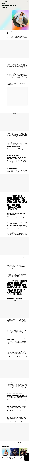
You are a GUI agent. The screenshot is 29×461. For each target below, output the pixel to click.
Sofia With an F (19, 59)
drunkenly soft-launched (23, 75)
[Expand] (25, 453)
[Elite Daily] (4, 1)
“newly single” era (21, 213)
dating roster (17, 146)
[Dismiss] (27, 453)
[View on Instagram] (17, 96)
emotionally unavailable (10, 264)
